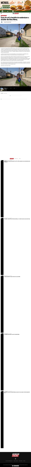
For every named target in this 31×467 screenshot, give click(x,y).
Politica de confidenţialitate (9, 460)
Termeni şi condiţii (15, 460)
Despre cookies (20, 460)
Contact (24, 460)
